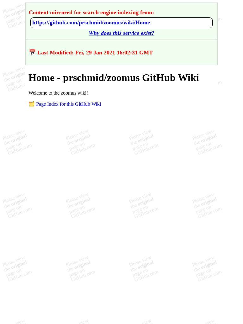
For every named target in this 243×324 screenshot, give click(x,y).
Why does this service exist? (121, 33)
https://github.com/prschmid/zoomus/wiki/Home (91, 22)
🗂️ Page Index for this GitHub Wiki (64, 104)
